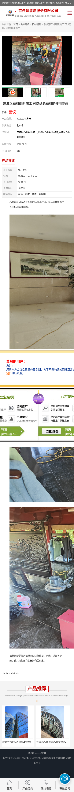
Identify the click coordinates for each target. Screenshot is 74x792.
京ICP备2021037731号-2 (32, 758)
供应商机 (24, 24)
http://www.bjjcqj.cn (11, 673)
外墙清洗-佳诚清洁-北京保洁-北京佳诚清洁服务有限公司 (30, 742)
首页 (15, 24)
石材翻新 (36, 24)
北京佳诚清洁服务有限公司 (53, 758)
